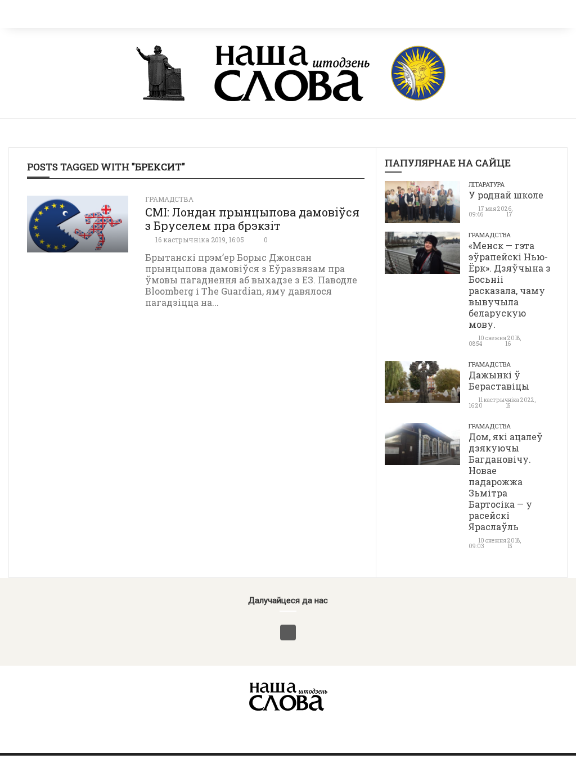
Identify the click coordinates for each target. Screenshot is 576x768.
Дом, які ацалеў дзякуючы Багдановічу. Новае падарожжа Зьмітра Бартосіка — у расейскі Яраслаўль (506, 481)
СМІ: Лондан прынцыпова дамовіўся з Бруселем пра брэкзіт (252, 219)
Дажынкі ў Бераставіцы (499, 380)
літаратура (487, 184)
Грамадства (169, 199)
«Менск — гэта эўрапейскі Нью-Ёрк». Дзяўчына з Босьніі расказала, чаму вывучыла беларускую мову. (510, 285)
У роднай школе (506, 195)
